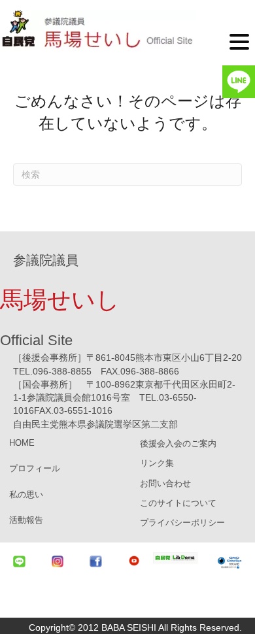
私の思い (26, 494)
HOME (22, 443)
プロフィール (34, 468)
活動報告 (26, 520)
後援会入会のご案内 (178, 443)
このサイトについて (178, 503)
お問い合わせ (165, 483)
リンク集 (157, 463)
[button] (239, 40)
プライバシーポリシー (182, 522)
